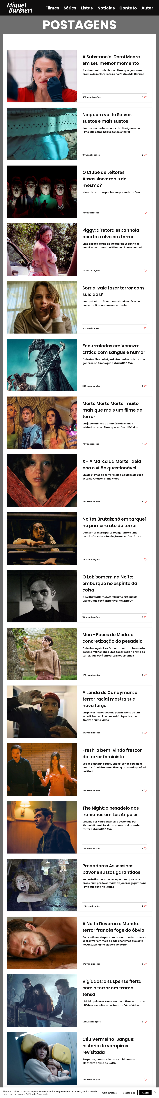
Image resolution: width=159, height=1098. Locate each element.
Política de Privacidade (37, 1094)
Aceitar (145, 1092)
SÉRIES (44, 40)
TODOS (12, 40)
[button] (148, 40)
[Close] (155, 1093)
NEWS (76, 40)
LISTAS (61, 40)
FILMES (29, 40)
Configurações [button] (109, 1092)
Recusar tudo (128, 1092)
